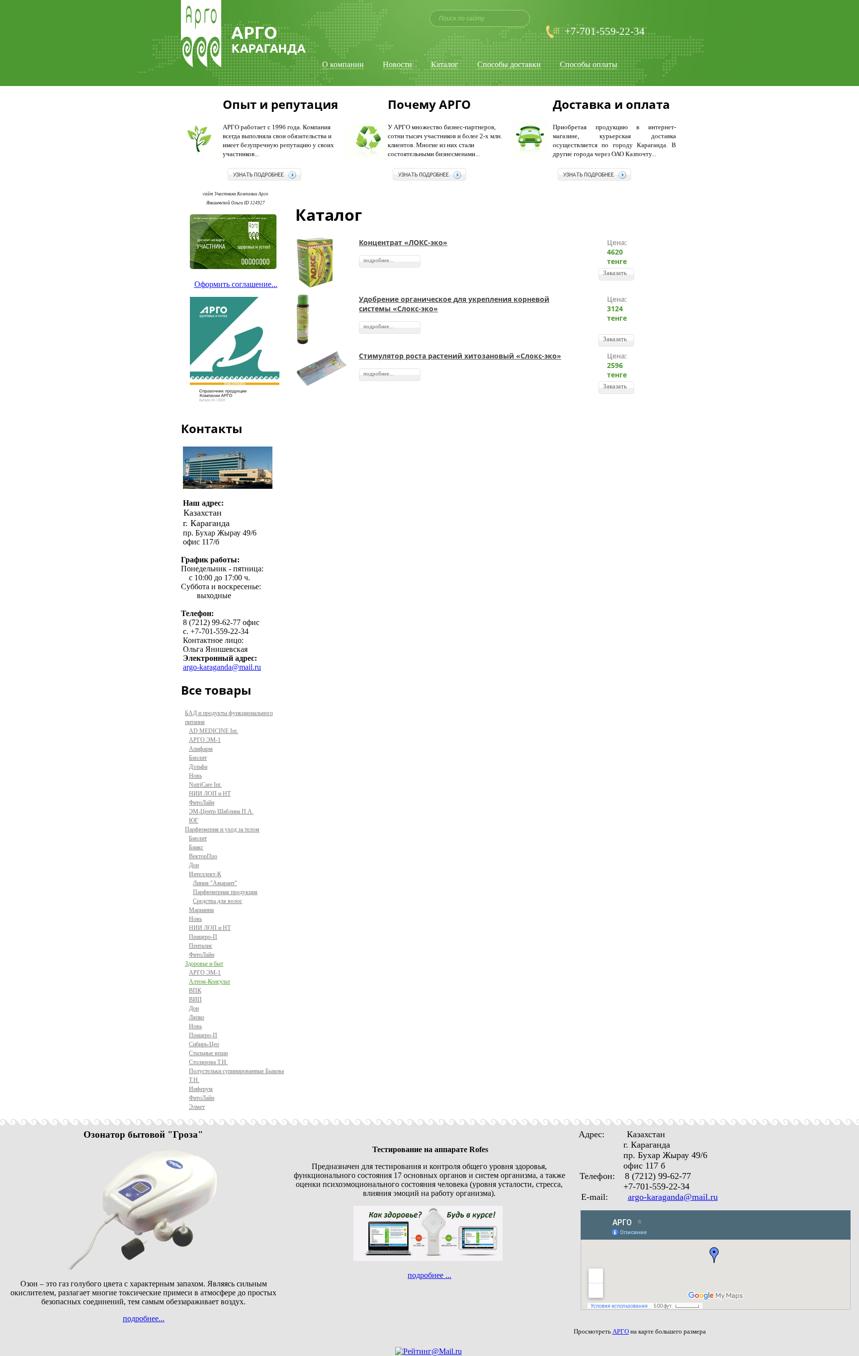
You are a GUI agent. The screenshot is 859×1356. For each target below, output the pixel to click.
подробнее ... (429, 1275)
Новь (195, 775)
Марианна (201, 909)
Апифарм (201, 748)
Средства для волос (217, 901)
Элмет (197, 1106)
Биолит (198, 757)
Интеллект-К (205, 874)
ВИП (195, 999)
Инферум (201, 1088)
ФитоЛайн (201, 802)
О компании (343, 65)
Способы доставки (509, 65)
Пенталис (200, 945)
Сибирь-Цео (204, 1044)
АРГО (620, 1331)
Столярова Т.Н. (208, 1062)
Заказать (615, 272)
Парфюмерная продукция (225, 892)
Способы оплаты (588, 65)
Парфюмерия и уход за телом (222, 829)
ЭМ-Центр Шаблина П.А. (221, 811)
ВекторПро (203, 856)
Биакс (196, 847)
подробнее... (378, 260)
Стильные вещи (208, 1053)
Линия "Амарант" (215, 883)
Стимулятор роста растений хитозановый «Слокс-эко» (460, 356)
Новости (397, 65)
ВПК (195, 990)
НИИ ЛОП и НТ (210, 793)
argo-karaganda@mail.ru (222, 667)
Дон (194, 865)
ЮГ (193, 820)
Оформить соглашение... (235, 284)
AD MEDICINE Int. (213, 730)
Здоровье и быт (204, 963)
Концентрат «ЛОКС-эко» (403, 242)
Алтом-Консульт (209, 981)
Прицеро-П (203, 936)
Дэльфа (198, 766)
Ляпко (196, 1017)
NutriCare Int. (205, 784)
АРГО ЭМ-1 (205, 739)
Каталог (444, 65)
